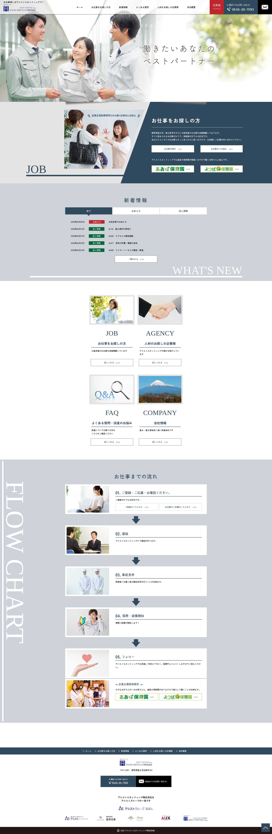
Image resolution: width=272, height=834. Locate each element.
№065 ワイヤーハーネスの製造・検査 (126, 250)
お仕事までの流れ (219, 148)
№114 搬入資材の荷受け (120, 228)
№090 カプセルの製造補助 (121, 236)
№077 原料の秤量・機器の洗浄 (123, 243)
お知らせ (136, 211)
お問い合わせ (265, 7)
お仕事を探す (170, 148)
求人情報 (183, 211)
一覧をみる (133, 259)
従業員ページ (217, 7)
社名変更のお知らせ (118, 221)
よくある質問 (142, 7)
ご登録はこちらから (134, 507)
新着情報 (123, 7)
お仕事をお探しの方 (100, 7)
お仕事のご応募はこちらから (178, 507)
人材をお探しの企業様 (167, 7)
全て (88, 211)
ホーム (79, 7)
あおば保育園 (173, 168)
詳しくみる (109, 362)
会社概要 (191, 7)
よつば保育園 (221, 168)
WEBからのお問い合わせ (156, 781)
